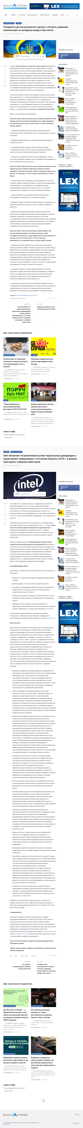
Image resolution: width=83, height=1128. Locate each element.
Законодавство (32, 15)
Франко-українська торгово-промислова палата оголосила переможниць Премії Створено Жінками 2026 (42, 409)
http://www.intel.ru (47, 931)
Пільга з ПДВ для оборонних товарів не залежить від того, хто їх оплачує (72, 155)
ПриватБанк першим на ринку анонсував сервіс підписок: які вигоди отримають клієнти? (15, 1060)
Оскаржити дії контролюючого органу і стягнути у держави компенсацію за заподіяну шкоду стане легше (46, 969)
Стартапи (22, 15)
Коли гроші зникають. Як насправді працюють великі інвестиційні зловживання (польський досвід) (72, 138)
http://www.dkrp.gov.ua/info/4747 (26, 295)
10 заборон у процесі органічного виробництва (71, 147)
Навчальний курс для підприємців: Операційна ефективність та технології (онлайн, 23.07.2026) (72, 91)
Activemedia (6, 1124)
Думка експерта (45, 15)
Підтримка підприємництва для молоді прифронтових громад (42, 361)
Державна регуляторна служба (18, 298)
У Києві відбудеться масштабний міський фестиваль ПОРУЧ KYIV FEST (15, 406)
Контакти (76, 1123)
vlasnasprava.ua (25, 56)
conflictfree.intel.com (21, 934)
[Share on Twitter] (5, 81)
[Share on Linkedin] (5, 85)
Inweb (28, 1122)
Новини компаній (16, 451)
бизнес (16, 955)
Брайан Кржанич (24, 955)
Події (5, 400)
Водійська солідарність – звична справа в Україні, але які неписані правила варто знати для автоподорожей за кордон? (43, 1063)
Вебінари (55, 15)
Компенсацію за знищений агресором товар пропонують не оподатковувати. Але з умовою (15, 363)
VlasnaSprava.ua (7, 1122)
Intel (11, 955)
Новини (13, 15)
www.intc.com (50, 618)
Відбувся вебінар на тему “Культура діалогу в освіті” (46, 308)
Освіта (62, 15)
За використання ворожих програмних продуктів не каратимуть (72, 128)
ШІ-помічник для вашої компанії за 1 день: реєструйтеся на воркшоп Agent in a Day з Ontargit (41, 1013)
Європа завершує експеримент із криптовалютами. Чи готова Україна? (71, 101)
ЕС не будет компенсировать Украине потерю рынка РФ (22, 967)
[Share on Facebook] (5, 77)
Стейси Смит (34, 955)
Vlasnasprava (8, 378)
